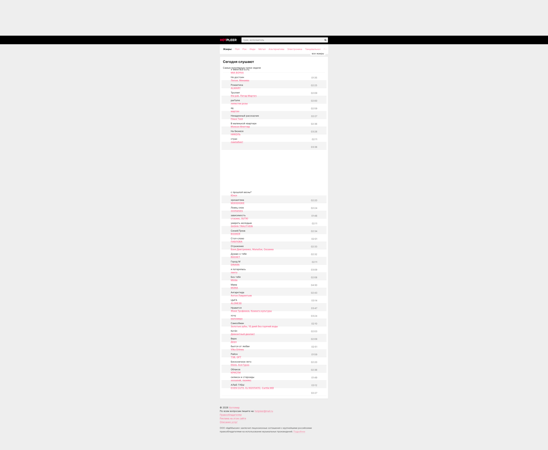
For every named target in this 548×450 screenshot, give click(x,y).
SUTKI (244, 218)
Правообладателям (231, 414)
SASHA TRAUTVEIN (242, 226)
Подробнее (299, 431)
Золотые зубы (239, 326)
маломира (236, 318)
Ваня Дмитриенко (241, 249)
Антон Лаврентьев (241, 295)
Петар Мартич (248, 95)
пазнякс (246, 380)
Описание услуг (229, 422)
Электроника (294, 49)
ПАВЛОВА (236, 241)
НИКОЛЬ (236, 134)
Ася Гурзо (243, 364)
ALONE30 (236, 303)
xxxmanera (237, 210)
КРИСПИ (236, 372)
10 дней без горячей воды (263, 326)
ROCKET (235, 257)
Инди (252, 49)
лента (234, 272)
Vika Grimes (237, 349)
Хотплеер (234, 407)
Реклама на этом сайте (233, 418)
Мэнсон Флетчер (240, 126)
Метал (262, 49)
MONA (234, 287)
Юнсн (234, 195)
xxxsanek (236, 380)
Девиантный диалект (243, 334)
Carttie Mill (268, 388)
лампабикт (237, 142)
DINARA (235, 264)
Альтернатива (276, 49)
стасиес (235, 218)
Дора (234, 341)
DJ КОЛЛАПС (253, 388)
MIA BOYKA (237, 72)
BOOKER (235, 233)
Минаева (244, 80)
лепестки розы (239, 103)
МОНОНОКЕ (237, 203)
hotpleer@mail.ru (264, 411)
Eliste (234, 364)
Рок (244, 49)
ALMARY (236, 88)
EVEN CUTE (237, 388)
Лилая (234, 80)
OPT (239, 357)
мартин (235, 111)
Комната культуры (261, 310)
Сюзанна (269, 249)
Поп (237, 49)
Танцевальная (313, 49)
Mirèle (234, 280)
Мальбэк (257, 249)
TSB (233, 357)
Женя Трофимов (240, 310)
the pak (235, 95)
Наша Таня (237, 118)
